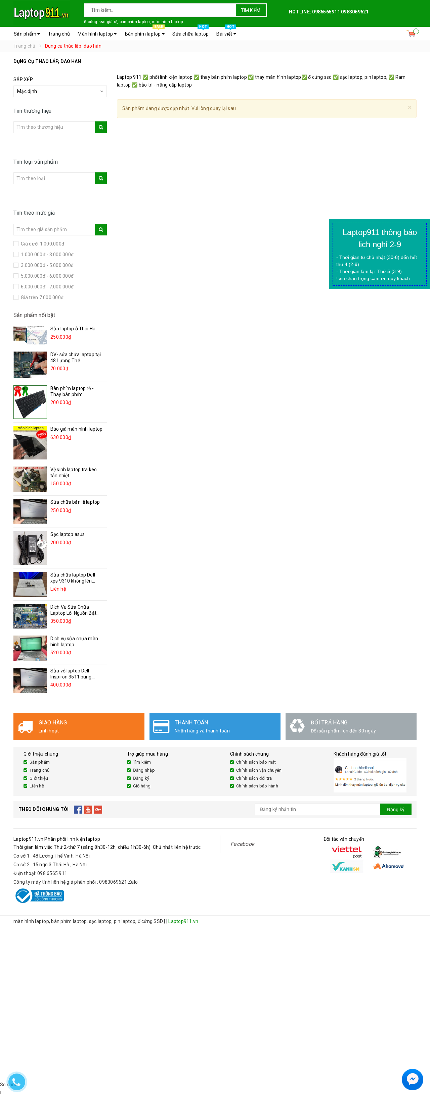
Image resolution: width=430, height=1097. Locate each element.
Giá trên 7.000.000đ (41, 297)
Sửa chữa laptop (190, 32)
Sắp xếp (23, 79)
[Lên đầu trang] (418, 1063)
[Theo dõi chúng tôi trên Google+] (98, 810)
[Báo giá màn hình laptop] (30, 442)
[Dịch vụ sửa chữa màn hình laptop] (30, 648)
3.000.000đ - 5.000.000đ (47, 265)
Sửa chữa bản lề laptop (75, 502)
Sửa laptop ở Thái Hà (72, 328)
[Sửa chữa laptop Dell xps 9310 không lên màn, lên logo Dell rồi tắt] (30, 584)
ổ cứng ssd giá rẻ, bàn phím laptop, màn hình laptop (133, 21)
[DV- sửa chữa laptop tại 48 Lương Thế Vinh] (30, 364)
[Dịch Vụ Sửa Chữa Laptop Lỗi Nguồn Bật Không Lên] (30, 616)
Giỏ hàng (142, 785)
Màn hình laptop (96, 34)
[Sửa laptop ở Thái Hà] (30, 335)
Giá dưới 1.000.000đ (42, 243)
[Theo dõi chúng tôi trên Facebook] (78, 810)
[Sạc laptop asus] (30, 548)
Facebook (242, 844)
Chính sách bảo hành (257, 785)
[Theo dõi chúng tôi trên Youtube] (88, 810)
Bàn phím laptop (144, 32)
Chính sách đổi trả (254, 778)
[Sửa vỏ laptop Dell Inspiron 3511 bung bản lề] (30, 680)
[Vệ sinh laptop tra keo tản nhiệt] (30, 479)
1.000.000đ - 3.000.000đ (47, 254)
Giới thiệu (39, 778)
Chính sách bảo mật (256, 762)
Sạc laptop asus (67, 534)
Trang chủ (59, 34)
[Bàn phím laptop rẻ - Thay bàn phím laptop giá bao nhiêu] (30, 402)
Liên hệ (37, 785)
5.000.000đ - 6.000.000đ (47, 276)
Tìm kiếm (250, 10)
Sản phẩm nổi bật (34, 315)
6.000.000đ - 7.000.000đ (47, 286)
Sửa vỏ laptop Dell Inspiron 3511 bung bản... (71, 676)
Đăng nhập (144, 770)
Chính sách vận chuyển (259, 770)
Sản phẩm (25, 34)
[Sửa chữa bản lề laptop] (30, 511)
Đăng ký (141, 778)
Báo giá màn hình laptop (76, 429)
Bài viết (225, 32)
